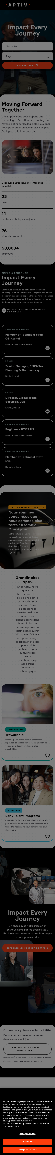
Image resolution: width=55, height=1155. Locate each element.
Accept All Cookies (27, 1150)
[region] (27, 1121)
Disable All (27, 1141)
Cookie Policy (17, 1123)
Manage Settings (28, 1133)
